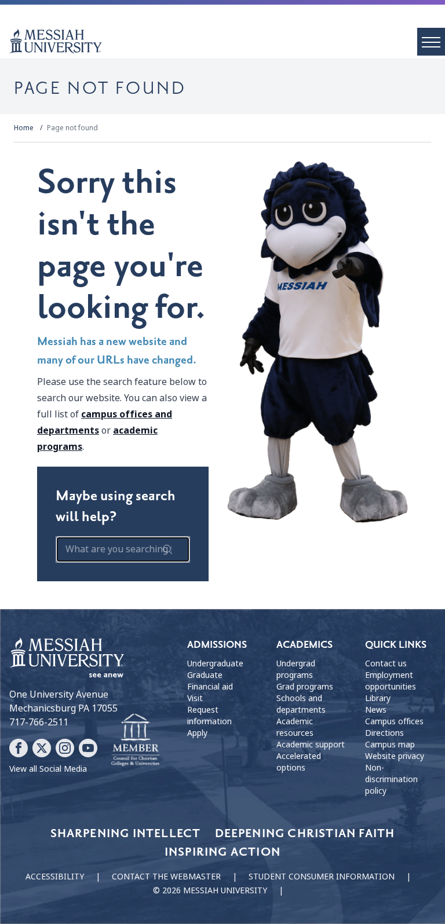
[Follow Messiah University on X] (41, 748)
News (375, 710)
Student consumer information (322, 876)
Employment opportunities (390, 680)
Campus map (390, 744)
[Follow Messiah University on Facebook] (18, 748)
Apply (197, 733)
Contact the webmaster (166, 876)
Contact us (386, 663)
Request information (209, 715)
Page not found (72, 128)
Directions (384, 733)
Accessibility (54, 876)
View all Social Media (48, 769)
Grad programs (304, 686)
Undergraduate (215, 663)
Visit (195, 698)
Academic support (310, 744)
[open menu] (431, 42)
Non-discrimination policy (391, 779)
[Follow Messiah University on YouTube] (88, 748)
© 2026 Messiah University (210, 890)
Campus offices (394, 721)
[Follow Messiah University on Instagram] (65, 748)
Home (24, 128)
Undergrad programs (295, 669)
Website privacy (394, 756)
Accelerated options (298, 761)
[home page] (227, 41)
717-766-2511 (38, 722)
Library (378, 698)
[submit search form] (167, 549)
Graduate (204, 675)
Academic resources (294, 727)
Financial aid (210, 686)
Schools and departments (301, 704)
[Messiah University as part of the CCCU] (135, 740)
